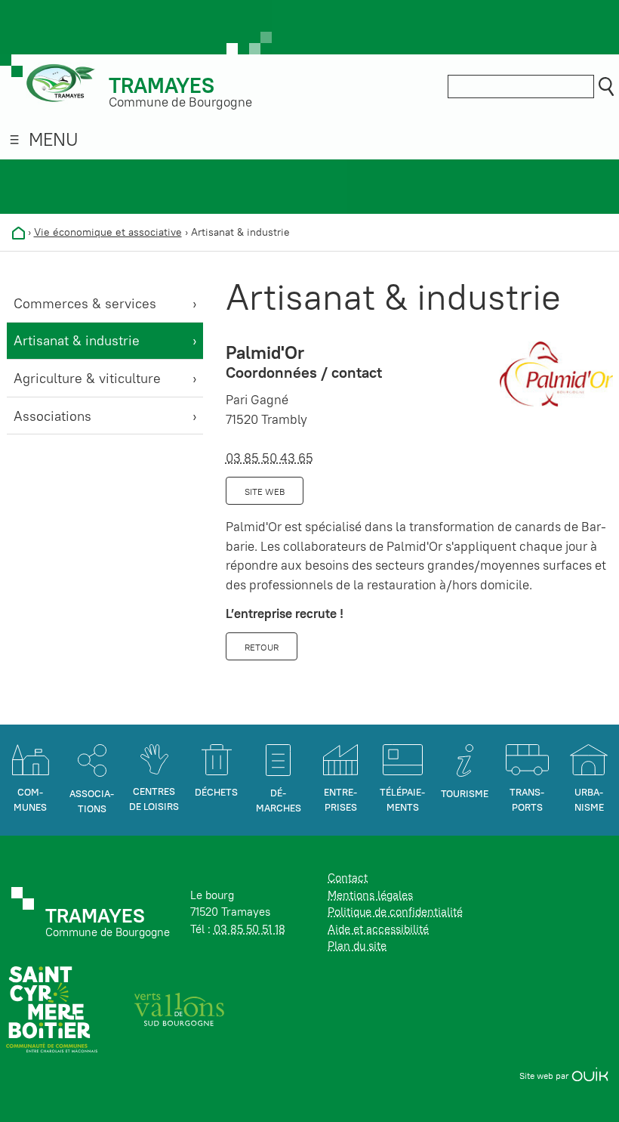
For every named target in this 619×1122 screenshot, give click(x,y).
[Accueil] (18, 232)
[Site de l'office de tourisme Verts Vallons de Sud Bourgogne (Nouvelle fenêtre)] (179, 1008)
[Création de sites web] (589, 1075)
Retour (262, 647)
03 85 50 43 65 (269, 458)
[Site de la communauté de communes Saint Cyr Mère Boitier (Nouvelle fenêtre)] (51, 1008)
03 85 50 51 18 (249, 929)
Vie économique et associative (108, 232)
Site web (265, 491)
